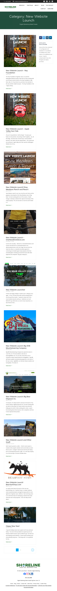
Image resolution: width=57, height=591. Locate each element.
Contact (43, 8)
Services (21, 5)
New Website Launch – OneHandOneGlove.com (15, 239)
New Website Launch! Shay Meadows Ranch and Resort (17, 188)
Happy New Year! (13, 526)
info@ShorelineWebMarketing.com (21, 1)
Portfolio (30, 5)
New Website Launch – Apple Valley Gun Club (17, 130)
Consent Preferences (10, 585)
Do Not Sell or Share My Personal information (26, 585)
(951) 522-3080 (8, 1)
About (36, 5)
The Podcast (49, 5)
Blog (42, 5)
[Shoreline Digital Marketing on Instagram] (47, 37)
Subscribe (50, 8)
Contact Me (23, 583)
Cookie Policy (43, 583)
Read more (8, 88)
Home (11, 583)
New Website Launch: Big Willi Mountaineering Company (18, 347)
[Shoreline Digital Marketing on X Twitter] (43, 37)
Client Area (29, 583)
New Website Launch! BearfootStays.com (14, 483)
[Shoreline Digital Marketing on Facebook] (40, 37)
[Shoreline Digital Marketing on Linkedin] (50, 37)
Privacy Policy (36, 583)
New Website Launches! (15, 290)
